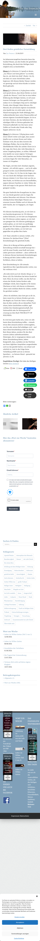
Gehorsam (29, 570)
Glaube (30, 574)
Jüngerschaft (28, 593)
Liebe (6, 597)
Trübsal (6, 612)
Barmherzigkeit (9, 559)
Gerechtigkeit (21, 574)
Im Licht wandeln (9, 593)
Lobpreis (13, 597)
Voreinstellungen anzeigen (20, 934)
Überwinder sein (9, 623)
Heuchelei (7, 589)
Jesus (19, 593)
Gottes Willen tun (9, 582)
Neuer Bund (22, 597)
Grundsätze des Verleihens (14, 648)
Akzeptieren (20, 922)
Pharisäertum (8, 601)
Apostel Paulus (9, 555)
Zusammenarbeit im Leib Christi (23, 620)
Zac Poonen (10, 53)
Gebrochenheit (19, 570)
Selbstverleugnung (10, 608)
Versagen (16, 616)
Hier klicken (13, 363)
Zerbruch (7, 620)
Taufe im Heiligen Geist (26, 608)
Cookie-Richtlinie (19, 938)
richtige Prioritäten (10, 604)
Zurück (28, 25)
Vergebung (7, 616)
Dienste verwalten (20, 917)
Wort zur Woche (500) (12, 683)
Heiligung (27, 586)
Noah (30, 597)
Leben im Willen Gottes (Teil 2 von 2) (18, 634)
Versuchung (26, 616)
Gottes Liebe (31, 578)
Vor (34, 25)
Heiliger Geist (8, 586)
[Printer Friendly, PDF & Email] (13, 368)
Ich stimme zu (7, 734)
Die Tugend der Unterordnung (15, 655)
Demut (19, 559)
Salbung (21, 604)
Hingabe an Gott (18, 589)
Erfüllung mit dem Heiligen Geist (14, 567)
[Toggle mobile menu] (36, 15)
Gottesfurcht (20, 578)
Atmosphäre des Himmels (24, 555)
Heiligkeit (18, 586)
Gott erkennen (8, 578)
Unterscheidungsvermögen (20, 612)
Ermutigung (8, 570)
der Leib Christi (28, 559)
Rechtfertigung (20, 601)
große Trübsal (22, 582)
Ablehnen (20, 928)
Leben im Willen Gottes (13, 641)
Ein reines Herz (9, 563)
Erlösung (30, 567)
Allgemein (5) (9, 678)
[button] (37, 896)
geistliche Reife (9, 574)
